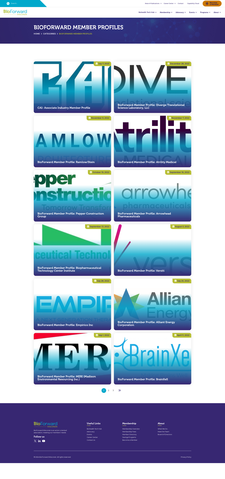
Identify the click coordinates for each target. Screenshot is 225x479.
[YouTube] (43, 441)
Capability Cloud (193, 3)
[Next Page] (119, 390)
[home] (15, 12)
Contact (181, 3)
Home (37, 34)
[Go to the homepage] (41, 424)
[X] (35, 441)
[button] (153, 3)
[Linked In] (39, 441)
